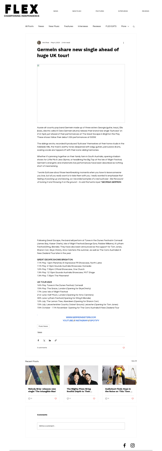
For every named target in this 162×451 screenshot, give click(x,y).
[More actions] (123, 42)
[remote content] (81, 211)
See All (134, 361)
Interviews (83, 26)
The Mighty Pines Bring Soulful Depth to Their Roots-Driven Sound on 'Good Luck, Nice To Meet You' (80, 390)
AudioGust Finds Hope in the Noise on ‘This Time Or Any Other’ (119, 390)
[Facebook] (124, 445)
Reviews (97, 26)
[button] (134, 26)
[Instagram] (132, 445)
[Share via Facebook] (38, 340)
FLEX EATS (111, 26)
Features (68, 26)
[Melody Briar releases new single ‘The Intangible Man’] (42, 375)
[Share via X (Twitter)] (44, 340)
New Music (54, 26)
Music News (43, 326)
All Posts (29, 26)
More (123, 26)
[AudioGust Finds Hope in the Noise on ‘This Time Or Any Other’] (119, 375)
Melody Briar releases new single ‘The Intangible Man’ (42, 390)
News (41, 26)
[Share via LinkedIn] (50, 340)
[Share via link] (56, 340)
